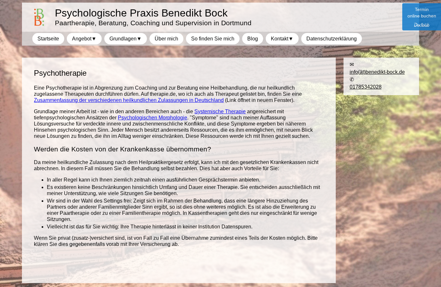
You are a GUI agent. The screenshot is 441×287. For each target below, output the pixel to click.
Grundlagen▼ (125, 38)
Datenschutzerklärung (331, 38)
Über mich (166, 38)
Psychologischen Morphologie (152, 117)
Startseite (48, 38)
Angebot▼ (84, 38)
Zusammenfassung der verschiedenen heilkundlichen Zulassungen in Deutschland (129, 100)
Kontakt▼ (282, 38)
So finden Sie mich (212, 38)
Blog (252, 38)
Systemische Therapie (220, 111)
